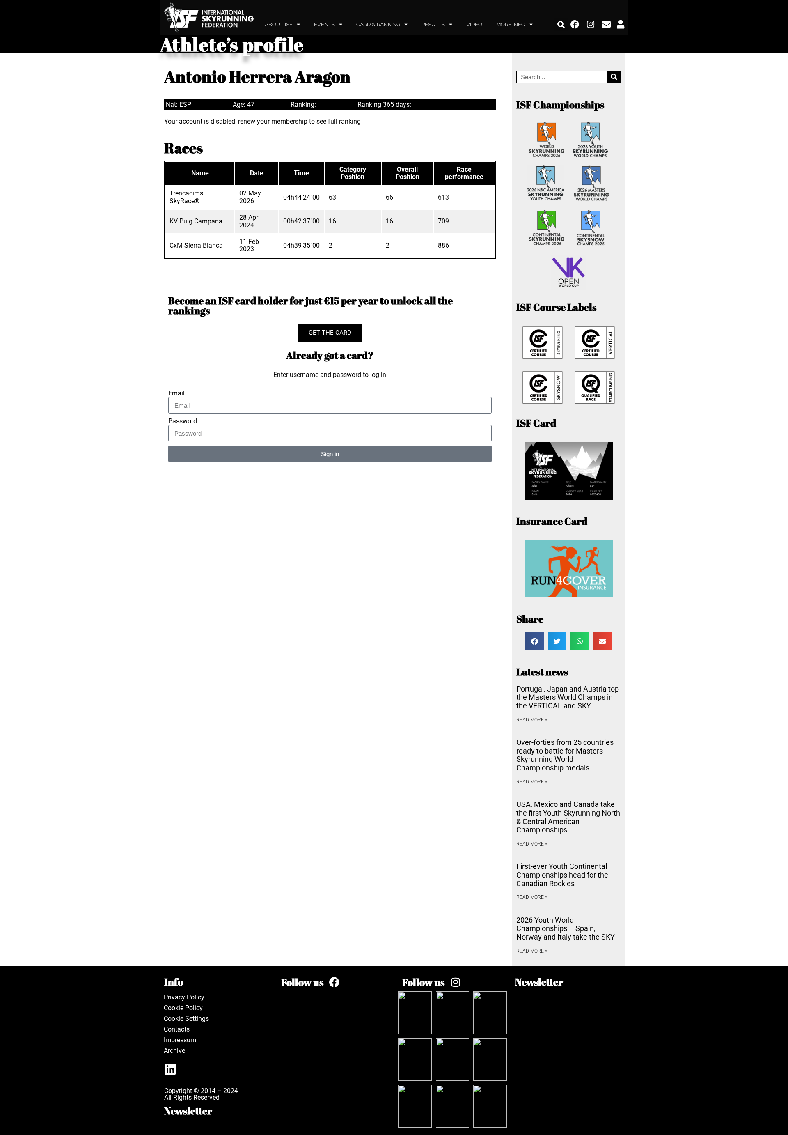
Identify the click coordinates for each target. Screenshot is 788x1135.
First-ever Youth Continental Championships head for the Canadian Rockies (562, 874)
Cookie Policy (183, 1008)
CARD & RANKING (378, 24)
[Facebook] (575, 25)
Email (176, 393)
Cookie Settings (186, 1018)
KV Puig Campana (196, 221)
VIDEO (474, 24)
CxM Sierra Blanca (196, 245)
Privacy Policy (184, 997)
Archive (174, 1051)
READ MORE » (531, 720)
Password (182, 421)
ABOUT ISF (279, 24)
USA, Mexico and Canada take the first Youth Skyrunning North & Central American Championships (568, 817)
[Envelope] (607, 25)
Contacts (177, 1029)
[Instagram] (591, 25)
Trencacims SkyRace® (186, 196)
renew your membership (272, 121)
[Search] (613, 77)
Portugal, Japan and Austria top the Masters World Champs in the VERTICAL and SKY (567, 697)
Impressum (180, 1040)
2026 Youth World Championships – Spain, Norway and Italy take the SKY (565, 928)
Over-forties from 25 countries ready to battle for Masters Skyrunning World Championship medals (565, 755)
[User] (621, 25)
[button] (561, 24)
